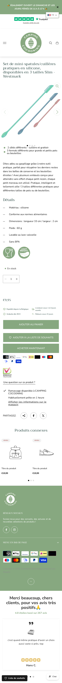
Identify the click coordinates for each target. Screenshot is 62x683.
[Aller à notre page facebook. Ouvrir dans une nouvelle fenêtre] (6, 529)
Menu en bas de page (15, 542)
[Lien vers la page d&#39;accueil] (10, 499)
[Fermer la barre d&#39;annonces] (57, 7)
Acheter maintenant (31, 348)
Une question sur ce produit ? (19, 382)
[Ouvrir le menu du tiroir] (4, 43)
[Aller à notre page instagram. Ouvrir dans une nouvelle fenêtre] (14, 529)
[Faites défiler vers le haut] (31, 581)
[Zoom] (57, 86)
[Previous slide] (5, 112)
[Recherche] (50, 43)
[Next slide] (57, 112)
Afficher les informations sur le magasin (27, 403)
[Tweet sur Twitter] (43, 415)
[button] (27, 145)
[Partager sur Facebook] (33, 415)
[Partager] (24, 415)
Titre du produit (9, 468)
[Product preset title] (15, 452)
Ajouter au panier (31, 324)
